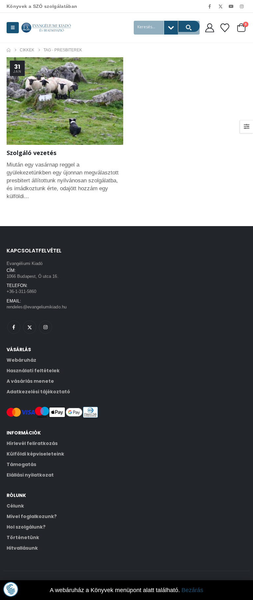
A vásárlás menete (30, 381)
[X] (220, 6)
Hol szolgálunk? (26, 527)
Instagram (45, 327)
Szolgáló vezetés (31, 153)
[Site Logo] (46, 28)
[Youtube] (231, 6)
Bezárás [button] (192, 590)
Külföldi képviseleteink (35, 454)
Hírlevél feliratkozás (32, 443)
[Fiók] (209, 27)
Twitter (29, 327)
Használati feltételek (33, 370)
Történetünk (23, 537)
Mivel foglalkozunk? (32, 516)
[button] (13, 27)
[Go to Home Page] (9, 50)
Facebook (13, 327)
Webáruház (21, 360)
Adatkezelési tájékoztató (38, 391)
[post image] (65, 101)
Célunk (15, 506)
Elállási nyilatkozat (30, 475)
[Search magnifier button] (189, 26)
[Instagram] (242, 6)
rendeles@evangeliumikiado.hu (37, 306)
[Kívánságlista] (225, 27)
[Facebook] (210, 6)
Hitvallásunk (22, 548)
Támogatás (21, 464)
